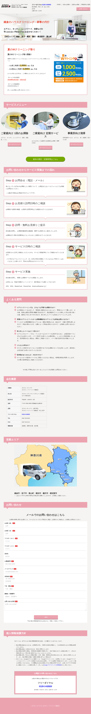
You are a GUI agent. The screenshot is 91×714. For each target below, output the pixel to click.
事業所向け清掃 (85, 4)
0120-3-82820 (46, 4)
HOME (59, 4)
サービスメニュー (14, 144)
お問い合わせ (83, 9)
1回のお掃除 (66, 4)
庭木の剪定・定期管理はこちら (45, 159)
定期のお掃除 (75, 4)
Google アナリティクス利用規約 (53, 665)
